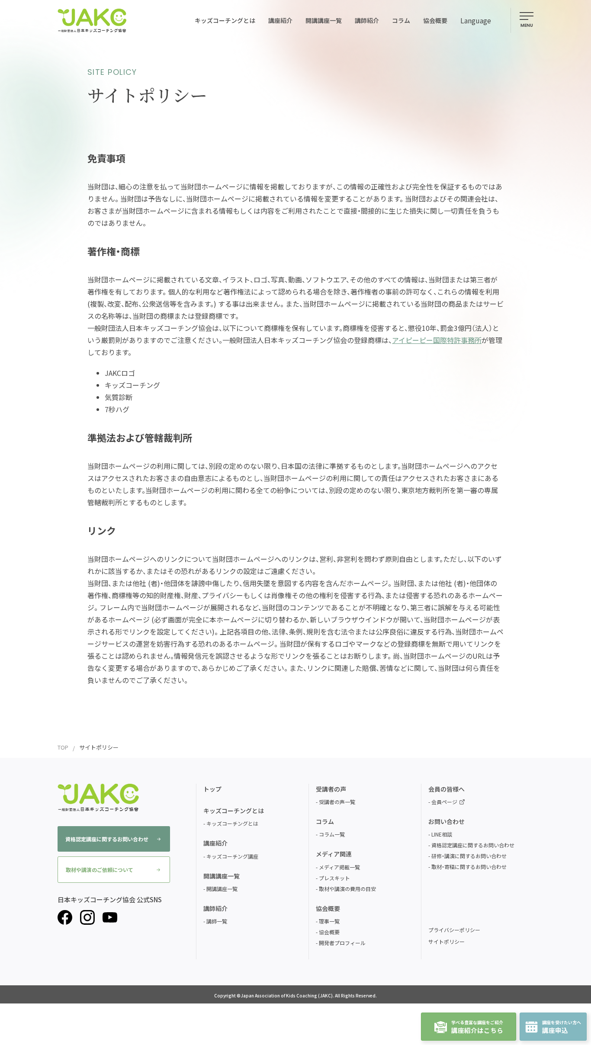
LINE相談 (441, 834)
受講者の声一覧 (337, 801)
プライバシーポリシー (454, 929)
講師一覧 (216, 921)
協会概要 (329, 932)
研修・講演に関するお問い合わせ (469, 855)
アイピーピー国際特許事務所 (437, 340)
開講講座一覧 (222, 888)
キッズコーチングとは (232, 823)
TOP (63, 747)
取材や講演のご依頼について (99, 869)
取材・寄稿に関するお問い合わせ (469, 866)
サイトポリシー (446, 941)
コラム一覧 (332, 834)
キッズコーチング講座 (232, 856)
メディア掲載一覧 (339, 867)
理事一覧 (329, 921)
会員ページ (444, 801)
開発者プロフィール (342, 942)
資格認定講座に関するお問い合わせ (106, 839)
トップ (212, 789)
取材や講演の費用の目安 (347, 888)
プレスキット (334, 878)
